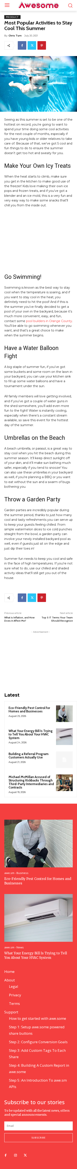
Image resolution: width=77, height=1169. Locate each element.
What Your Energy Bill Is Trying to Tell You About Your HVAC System (31, 734)
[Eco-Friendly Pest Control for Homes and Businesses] (64, 713)
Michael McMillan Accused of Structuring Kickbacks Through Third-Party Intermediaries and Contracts (31, 782)
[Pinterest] (41, 45)
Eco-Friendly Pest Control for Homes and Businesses (29, 709)
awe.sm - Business (16, 873)
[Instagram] (15, 1155)
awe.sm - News (14, 947)
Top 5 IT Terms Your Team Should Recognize (57, 619)
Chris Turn (15, 35)
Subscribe (38, 1137)
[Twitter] (32, 45)
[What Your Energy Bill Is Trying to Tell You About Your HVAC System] (64, 736)
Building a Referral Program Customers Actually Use (29, 756)
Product (12, 17)
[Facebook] (22, 45)
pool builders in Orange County (49, 321)
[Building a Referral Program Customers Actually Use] (64, 759)
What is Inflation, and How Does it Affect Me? (19, 619)
